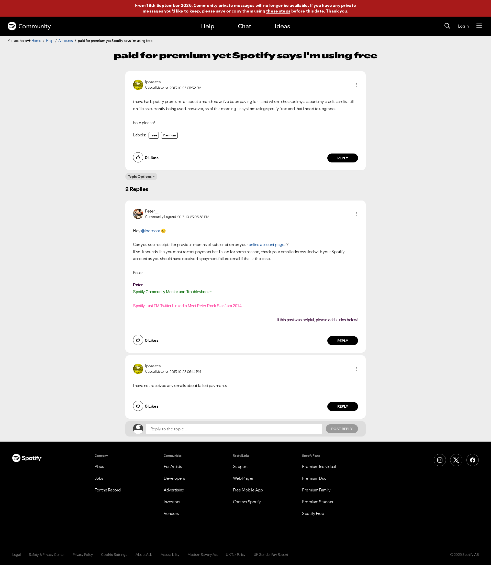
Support (240, 466)
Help (207, 26)
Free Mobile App (248, 490)
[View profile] (138, 84)
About (100, 466)
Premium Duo (314, 478)
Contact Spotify (247, 501)
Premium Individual (319, 466)
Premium (169, 135)
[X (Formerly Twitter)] (456, 460)
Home (36, 40)
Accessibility (170, 554)
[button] (357, 85)
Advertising (174, 490)
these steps (278, 11)
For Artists (173, 466)
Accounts (65, 40)
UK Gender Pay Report (271, 554)
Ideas (282, 26)
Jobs (99, 478)
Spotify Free (313, 513)
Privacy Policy (83, 554)
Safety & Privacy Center (47, 554)
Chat (244, 26)
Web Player (243, 478)
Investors (172, 501)
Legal (16, 554)
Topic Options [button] (140, 176)
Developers (174, 478)
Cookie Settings (114, 554)
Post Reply (342, 428)
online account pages (267, 244)
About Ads (144, 554)
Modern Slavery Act (202, 554)
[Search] (447, 26)
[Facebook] (472, 460)
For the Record (108, 490)
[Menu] (479, 26)
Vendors (171, 513)
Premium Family (316, 490)
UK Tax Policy (236, 554)
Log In (463, 26)
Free (153, 135)
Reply (342, 158)
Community (34, 26)
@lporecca (150, 230)
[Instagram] (440, 460)
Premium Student (317, 501)
